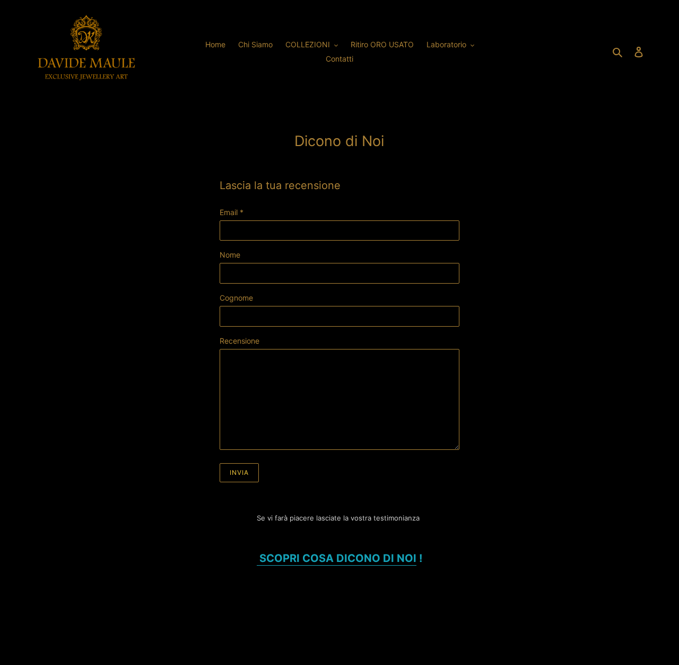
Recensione (239, 340)
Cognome (236, 297)
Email (231, 212)
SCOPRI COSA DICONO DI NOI (336, 558)
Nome (230, 254)
